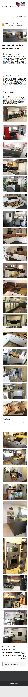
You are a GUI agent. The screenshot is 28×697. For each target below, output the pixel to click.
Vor (24, 16)
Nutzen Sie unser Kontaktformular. (13, 664)
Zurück (20, 16)
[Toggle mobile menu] (25, 8)
